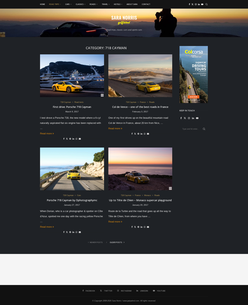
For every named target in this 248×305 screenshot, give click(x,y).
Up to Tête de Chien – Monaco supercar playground (140, 200)
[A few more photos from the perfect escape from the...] (201, 269)
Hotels (117, 4)
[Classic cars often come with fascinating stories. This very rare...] (77, 269)
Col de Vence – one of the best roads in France (140, 107)
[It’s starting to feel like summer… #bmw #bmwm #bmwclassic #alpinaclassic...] (139, 269)
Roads (93, 4)
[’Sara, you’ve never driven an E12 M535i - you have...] (15, 269)
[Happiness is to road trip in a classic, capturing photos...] (232, 269)
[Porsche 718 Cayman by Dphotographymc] (72, 169)
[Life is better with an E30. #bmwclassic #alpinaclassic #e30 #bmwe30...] (46, 269)
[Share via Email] (80, 139)
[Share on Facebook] (63, 139)
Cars (67, 4)
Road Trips (54, 4)
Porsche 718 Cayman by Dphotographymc (72, 200)
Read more (46, 133)
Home (42, 4)
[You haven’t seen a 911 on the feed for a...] (170, 269)
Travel (105, 4)
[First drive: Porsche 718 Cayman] (72, 75)
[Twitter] (192, 4)
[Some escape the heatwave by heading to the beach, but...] (108, 269)
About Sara (132, 4)
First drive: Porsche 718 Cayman (72, 107)
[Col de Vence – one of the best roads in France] (140, 75)
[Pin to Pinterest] (70, 139)
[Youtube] (202, 4)
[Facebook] (189, 4)
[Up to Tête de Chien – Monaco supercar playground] (140, 169)
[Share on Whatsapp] (76, 139)
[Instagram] (196, 4)
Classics (80, 4)
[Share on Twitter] (67, 138)
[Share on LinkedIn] (73, 139)
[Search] (206, 4)
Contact (146, 4)
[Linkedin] (199, 4)
